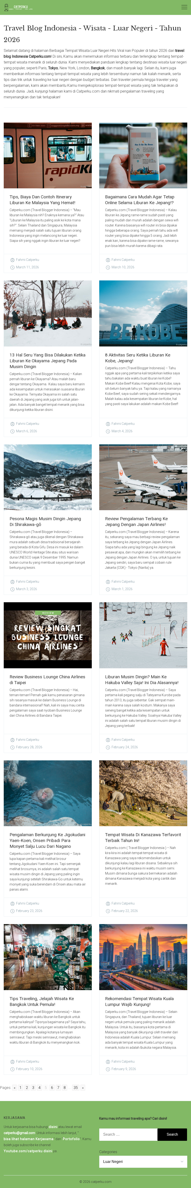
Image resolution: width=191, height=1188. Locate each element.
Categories (108, 1152)
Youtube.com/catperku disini (28, 1151)
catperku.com (101, 1182)
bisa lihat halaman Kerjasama (29, 1139)
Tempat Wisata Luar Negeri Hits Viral (94, 50)
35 (76, 1087)
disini (53, 1127)
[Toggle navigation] (184, 7)
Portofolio (71, 1139)
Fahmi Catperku (27, 260)
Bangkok (98, 68)
